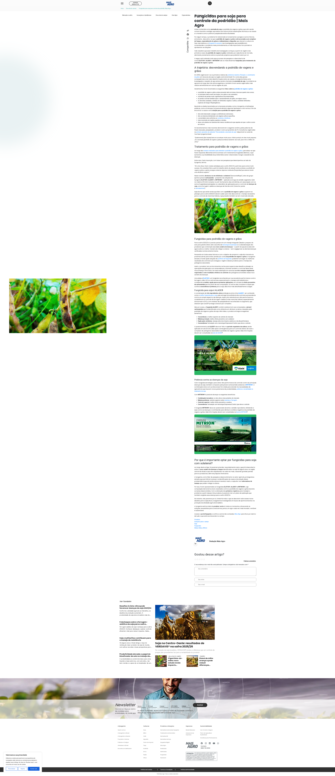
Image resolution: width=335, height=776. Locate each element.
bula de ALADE (217, 333)
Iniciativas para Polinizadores (208, 738)
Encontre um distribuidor (125, 748)
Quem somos (122, 730)
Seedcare (163, 758)
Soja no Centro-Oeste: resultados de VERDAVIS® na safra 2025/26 (179, 644)
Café (144, 736)
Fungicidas (197, 526)
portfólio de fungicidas (225, 259)
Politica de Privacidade (187, 769)
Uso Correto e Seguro (206, 730)
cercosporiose (200, 188)
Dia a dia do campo (131, 8)
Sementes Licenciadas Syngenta (169, 730)
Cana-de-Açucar (148, 742)
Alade (196, 528)
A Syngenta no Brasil (123, 733)
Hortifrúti (145, 748)
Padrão (202, 656)
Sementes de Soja (165, 739)
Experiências (198, 15)
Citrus (145, 758)
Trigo (144, 745)
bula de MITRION (241, 412)
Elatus (200, 528)
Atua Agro (163, 745)
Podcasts (210, 15)
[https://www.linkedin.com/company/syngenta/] (210, 743)
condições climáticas (223, 118)
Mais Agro (238, 514)
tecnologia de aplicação (230, 245)
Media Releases (190, 730)
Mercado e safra (127, 15)
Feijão (145, 755)
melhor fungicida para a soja (208, 295)
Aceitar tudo (33, 768)
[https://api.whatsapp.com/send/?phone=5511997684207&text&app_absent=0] (218, 743)
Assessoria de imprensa (190, 734)
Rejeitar (23, 768)
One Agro (174, 15)
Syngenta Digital (165, 742)
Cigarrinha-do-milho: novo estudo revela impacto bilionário (175, 661)
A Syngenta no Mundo (124, 736)
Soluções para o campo (201, 521)
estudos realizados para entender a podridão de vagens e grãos (223, 150)
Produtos (197, 519)
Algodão (145, 739)
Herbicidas (163, 751)
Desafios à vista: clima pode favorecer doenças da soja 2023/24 (135, 607)
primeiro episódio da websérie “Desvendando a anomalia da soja (216, 132)
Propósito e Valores (123, 739)
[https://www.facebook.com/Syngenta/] (202, 743)
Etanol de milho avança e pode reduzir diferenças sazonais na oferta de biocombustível (206, 661)
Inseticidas (163, 748)
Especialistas (186, 15)
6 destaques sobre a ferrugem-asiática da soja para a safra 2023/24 (134, 623)
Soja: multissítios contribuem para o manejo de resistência (135, 639)
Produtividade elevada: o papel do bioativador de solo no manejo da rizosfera (135, 655)
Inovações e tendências (144, 15)
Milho (144, 733)
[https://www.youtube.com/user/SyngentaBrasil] (214, 743)
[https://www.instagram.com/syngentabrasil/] (206, 743)
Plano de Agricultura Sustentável (206, 734)
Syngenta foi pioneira (215, 43)
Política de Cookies (146, 769)
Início (122, 8)
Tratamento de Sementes (167, 733)
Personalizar (11, 768)
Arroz (144, 751)
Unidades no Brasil (123, 745)
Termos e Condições (166, 769)
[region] (22, 762)
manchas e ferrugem (230, 400)
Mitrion (205, 528)
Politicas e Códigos (123, 742)
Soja (195, 524)
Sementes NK (164, 736)
